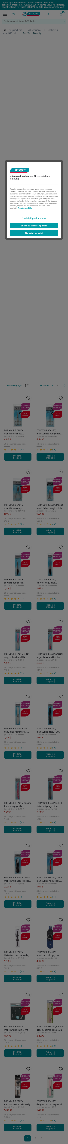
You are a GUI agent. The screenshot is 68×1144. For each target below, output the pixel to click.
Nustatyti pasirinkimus (34, 218)
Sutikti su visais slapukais (34, 225)
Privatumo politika (25, 208)
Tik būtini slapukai (34, 232)
